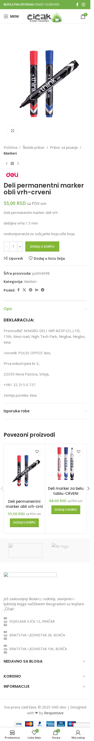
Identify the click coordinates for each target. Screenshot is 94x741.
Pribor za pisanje (64, 147)
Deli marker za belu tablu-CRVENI (66, 491)
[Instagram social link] (83, 4)
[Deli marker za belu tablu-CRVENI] (66, 464)
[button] (24, 522)
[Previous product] (6, 164)
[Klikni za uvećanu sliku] (12, 130)
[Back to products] (12, 164)
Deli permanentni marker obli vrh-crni (24, 504)
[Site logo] (45, 16)
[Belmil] (25, 550)
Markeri (10, 153)
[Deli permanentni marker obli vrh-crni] (24, 471)
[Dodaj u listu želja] (37, 452)
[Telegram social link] (43, 290)
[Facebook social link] (77, 4)
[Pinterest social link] (30, 290)
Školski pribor (34, 147)
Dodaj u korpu (42, 246)
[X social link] (24, 290)
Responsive (54, 712)
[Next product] (18, 164)
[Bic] (68, 550)
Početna (10, 147)
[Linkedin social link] (37, 290)
